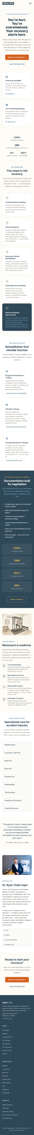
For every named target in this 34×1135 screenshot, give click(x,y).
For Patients (5, 1030)
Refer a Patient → (17, 599)
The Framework (7, 1047)
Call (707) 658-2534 (17, 64)
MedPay (4, 1033)
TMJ (3, 1086)
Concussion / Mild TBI (17, 753)
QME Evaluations (7, 1105)
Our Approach (6, 1044)
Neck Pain (17, 761)
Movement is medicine (16, 645)
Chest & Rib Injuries (17, 808)
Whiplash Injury (17, 745)
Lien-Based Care (7, 1037)
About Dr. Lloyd (7, 1050)
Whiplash (5, 1066)
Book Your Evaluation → (17, 57)
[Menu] (30, 3)
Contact (4, 1054)
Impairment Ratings (8, 1111)
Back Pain (17, 769)
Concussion (6, 1069)
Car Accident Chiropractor (10, 1115)
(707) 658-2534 (7, 1018)
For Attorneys (6, 1040)
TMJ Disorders (17, 792)
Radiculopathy (17, 784)
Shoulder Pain (17, 777)
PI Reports (5, 1108)
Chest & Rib (5, 1093)
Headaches (5, 1089)
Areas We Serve (7, 1118)
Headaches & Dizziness (17, 800)
